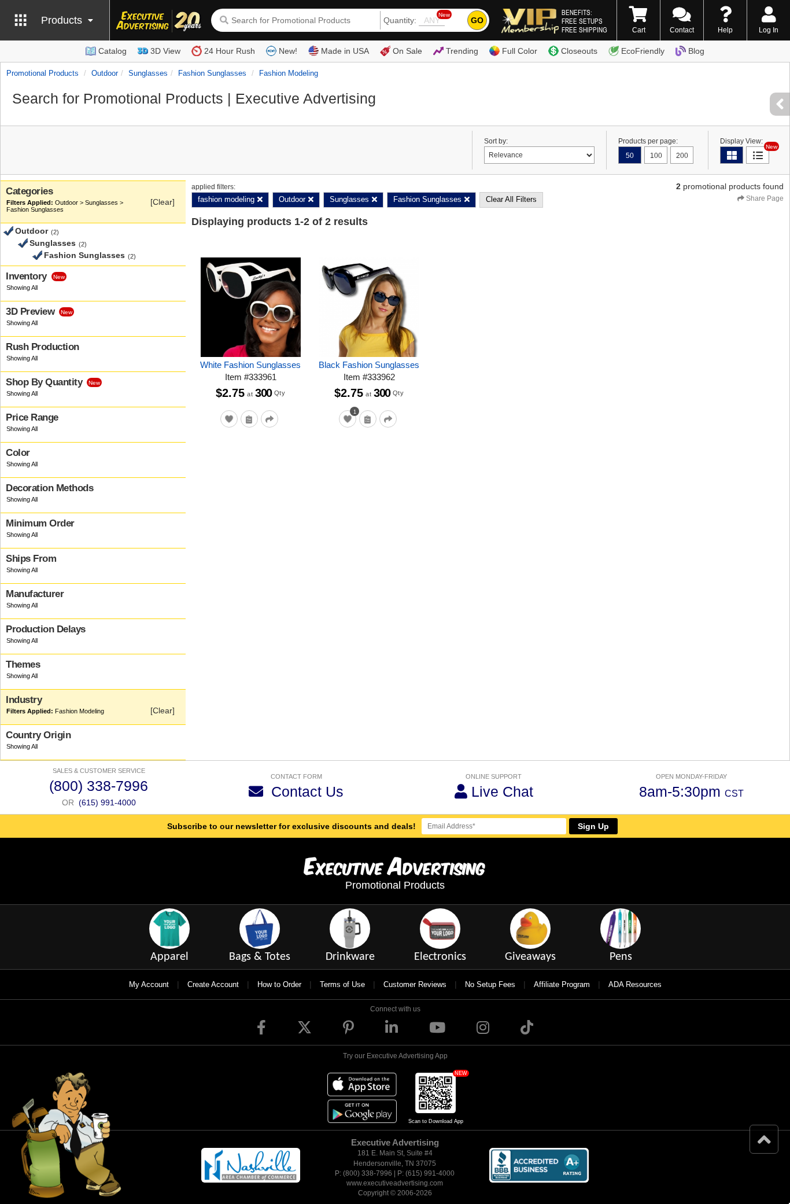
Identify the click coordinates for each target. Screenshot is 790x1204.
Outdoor (104, 73)
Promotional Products (42, 73)
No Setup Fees (490, 984)
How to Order (279, 984)
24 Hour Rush (229, 51)
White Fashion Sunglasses (250, 365)
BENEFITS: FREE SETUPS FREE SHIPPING (584, 21)
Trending (462, 51)
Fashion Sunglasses (212, 73)
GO (477, 20)
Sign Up (593, 826)
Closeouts (579, 51)
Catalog (112, 51)
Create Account (213, 984)
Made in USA (345, 51)
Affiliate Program (562, 984)
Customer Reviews (414, 984)
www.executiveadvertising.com (394, 1183)
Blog (696, 51)
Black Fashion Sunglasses (369, 365)
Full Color (519, 51)
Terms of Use (342, 984)
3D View (165, 51)
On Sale (407, 51)
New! (288, 51)
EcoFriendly (643, 51)
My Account (149, 984)
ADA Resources (635, 984)
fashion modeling (288, 73)
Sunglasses (148, 73)
